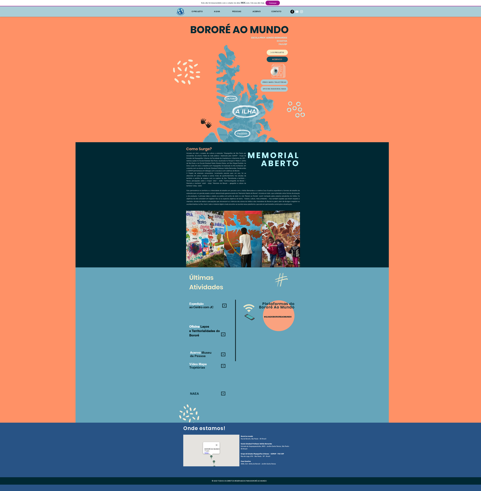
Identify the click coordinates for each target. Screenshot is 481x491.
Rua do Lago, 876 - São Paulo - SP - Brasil (255, 456)
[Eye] (274, 72)
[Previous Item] (191, 239)
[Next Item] (295, 239)
